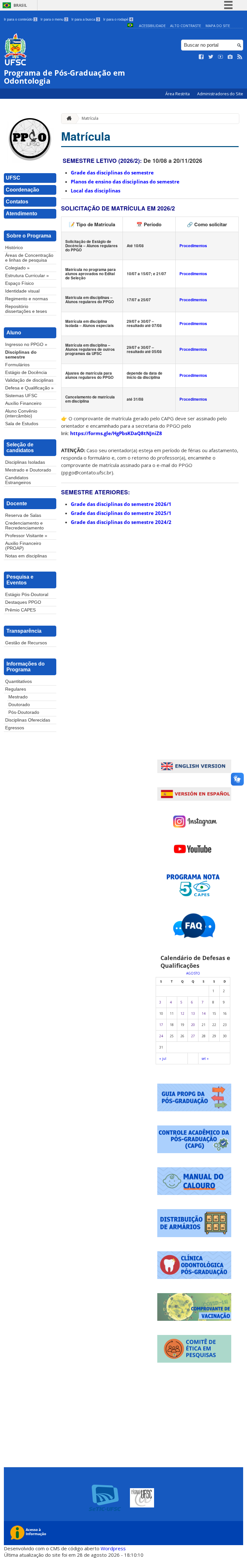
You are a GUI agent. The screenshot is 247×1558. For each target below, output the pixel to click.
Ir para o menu (54, 19)
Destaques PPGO (23, 602)
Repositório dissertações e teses (26, 309)
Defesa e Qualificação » (29, 388)
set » (205, 1058)
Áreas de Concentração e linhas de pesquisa (29, 258)
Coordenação (22, 189)
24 (161, 1036)
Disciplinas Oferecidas (27, 720)
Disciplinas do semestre (21, 354)
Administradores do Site (220, 94)
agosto (193, 973)
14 (204, 1013)
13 (193, 1013)
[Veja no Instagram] (230, 57)
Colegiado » (17, 268)
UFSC (13, 178)
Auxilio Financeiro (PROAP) (23, 546)
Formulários (17, 364)
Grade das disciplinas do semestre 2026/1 (121, 504)
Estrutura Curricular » (27, 275)
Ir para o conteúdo (20, 19)
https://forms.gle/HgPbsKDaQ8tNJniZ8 (116, 433)
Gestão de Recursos (26, 642)
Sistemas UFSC (21, 395)
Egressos (14, 727)
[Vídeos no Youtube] (220, 57)
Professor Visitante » (26, 535)
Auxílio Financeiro (23, 403)
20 (193, 1024)
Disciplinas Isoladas (25, 462)
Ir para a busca (85, 19)
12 (182, 1013)
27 (193, 1036)
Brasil (20, 5)
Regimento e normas (26, 298)
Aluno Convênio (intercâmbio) (21, 413)
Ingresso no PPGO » (26, 344)
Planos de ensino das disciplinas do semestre (125, 181)
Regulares (15, 689)
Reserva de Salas (23, 515)
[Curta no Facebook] (201, 57)
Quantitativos (18, 681)
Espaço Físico (19, 283)
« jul (162, 1058)
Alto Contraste (185, 25)
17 (161, 1024)
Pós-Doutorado (23, 712)
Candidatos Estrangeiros (18, 480)
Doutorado (19, 704)
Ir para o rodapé (117, 19)
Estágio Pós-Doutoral (26, 594)
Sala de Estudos (21, 423)
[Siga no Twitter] (211, 57)
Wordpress (113, 1548)
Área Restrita (178, 94)
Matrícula (90, 118)
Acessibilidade (152, 25)
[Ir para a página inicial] (67, 119)
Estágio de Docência (26, 372)
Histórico (14, 247)
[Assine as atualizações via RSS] (239, 57)
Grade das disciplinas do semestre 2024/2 (121, 522)
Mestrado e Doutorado (28, 470)
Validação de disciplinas (29, 380)
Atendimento (21, 213)
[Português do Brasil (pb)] (130, 25)
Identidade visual (22, 291)
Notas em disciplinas (26, 556)
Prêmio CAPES (20, 610)
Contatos (17, 201)
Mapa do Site (218, 25)
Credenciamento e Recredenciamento (24, 525)
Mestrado (18, 697)
